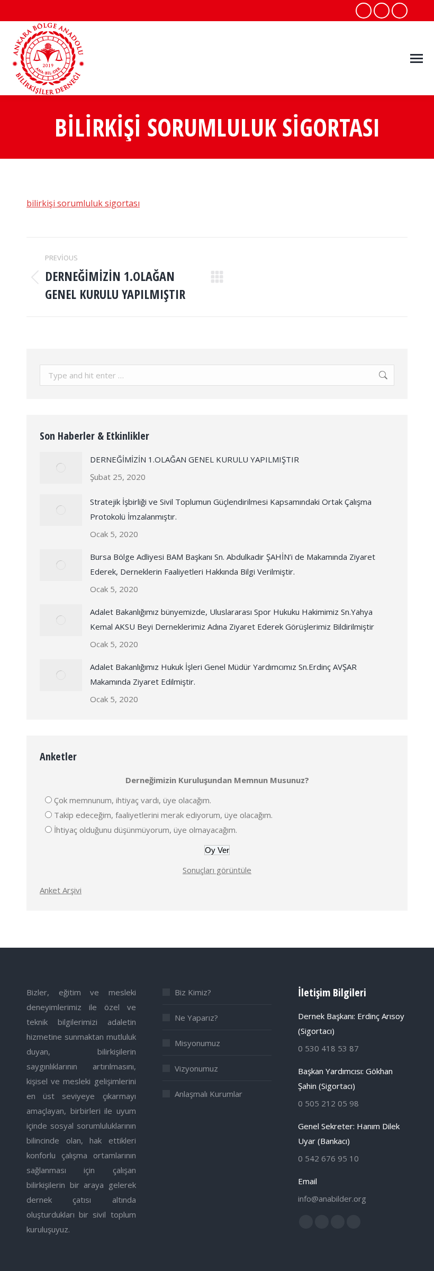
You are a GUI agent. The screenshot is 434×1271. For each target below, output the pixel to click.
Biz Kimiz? (193, 992)
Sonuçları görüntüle (217, 870)
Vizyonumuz (196, 1068)
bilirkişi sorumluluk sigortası (83, 203)
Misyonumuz (197, 1043)
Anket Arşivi (61, 890)
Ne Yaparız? (196, 1017)
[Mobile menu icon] (416, 58)
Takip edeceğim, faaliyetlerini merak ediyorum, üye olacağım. (163, 815)
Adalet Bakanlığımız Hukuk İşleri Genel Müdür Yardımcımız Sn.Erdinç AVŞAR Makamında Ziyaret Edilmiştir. (223, 674)
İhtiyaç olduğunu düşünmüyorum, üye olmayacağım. (145, 829)
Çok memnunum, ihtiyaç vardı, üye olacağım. (132, 800)
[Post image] (61, 468)
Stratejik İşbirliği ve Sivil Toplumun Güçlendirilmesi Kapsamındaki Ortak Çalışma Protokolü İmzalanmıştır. (231, 509)
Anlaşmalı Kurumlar (208, 1093)
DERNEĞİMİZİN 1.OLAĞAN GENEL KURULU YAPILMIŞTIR (194, 459)
